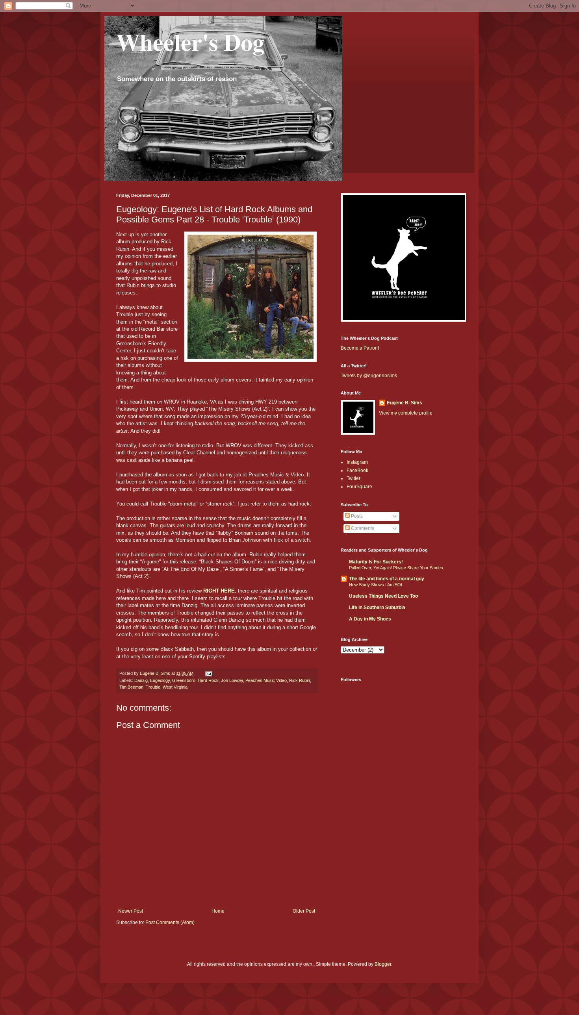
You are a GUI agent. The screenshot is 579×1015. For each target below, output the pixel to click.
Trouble (153, 687)
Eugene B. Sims (404, 403)
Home (218, 911)
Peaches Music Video (266, 680)
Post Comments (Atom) (170, 922)
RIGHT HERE (219, 591)
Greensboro (183, 680)
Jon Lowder (232, 680)
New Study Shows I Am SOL (376, 584)
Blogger (383, 964)
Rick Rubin (299, 680)
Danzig (141, 680)
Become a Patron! (360, 348)
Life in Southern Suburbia (377, 607)
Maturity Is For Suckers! (376, 562)
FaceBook (357, 470)
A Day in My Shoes (370, 619)
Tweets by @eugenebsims (369, 375)
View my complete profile (405, 413)
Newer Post (130, 911)
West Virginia (175, 687)
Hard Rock (208, 680)
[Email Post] (208, 673)
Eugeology (160, 680)
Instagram (357, 462)
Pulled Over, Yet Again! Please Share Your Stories (396, 567)
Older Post (304, 911)
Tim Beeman (131, 687)
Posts (356, 516)
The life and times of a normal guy (386, 579)
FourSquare (359, 486)
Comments (362, 528)
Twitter (353, 478)
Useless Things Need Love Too (383, 596)
